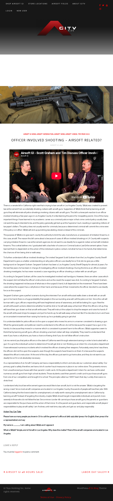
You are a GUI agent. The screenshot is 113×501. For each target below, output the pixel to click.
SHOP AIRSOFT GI (15, 4)
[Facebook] (99, 5)
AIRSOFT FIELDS (60, 4)
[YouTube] (107, 5)
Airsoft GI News (29, 134)
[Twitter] (103, 5)
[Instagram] (100, 9)
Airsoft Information (45, 134)
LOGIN (9, 11)
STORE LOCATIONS (37, 4)
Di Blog (94, 488)
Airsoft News (59, 134)
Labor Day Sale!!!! (94, 472)
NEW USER (22, 11)
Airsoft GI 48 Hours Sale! (24, 472)
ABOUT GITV (79, 4)
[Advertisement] (56, 58)
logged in (19, 452)
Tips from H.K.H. (84, 134)
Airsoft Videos (71, 134)
